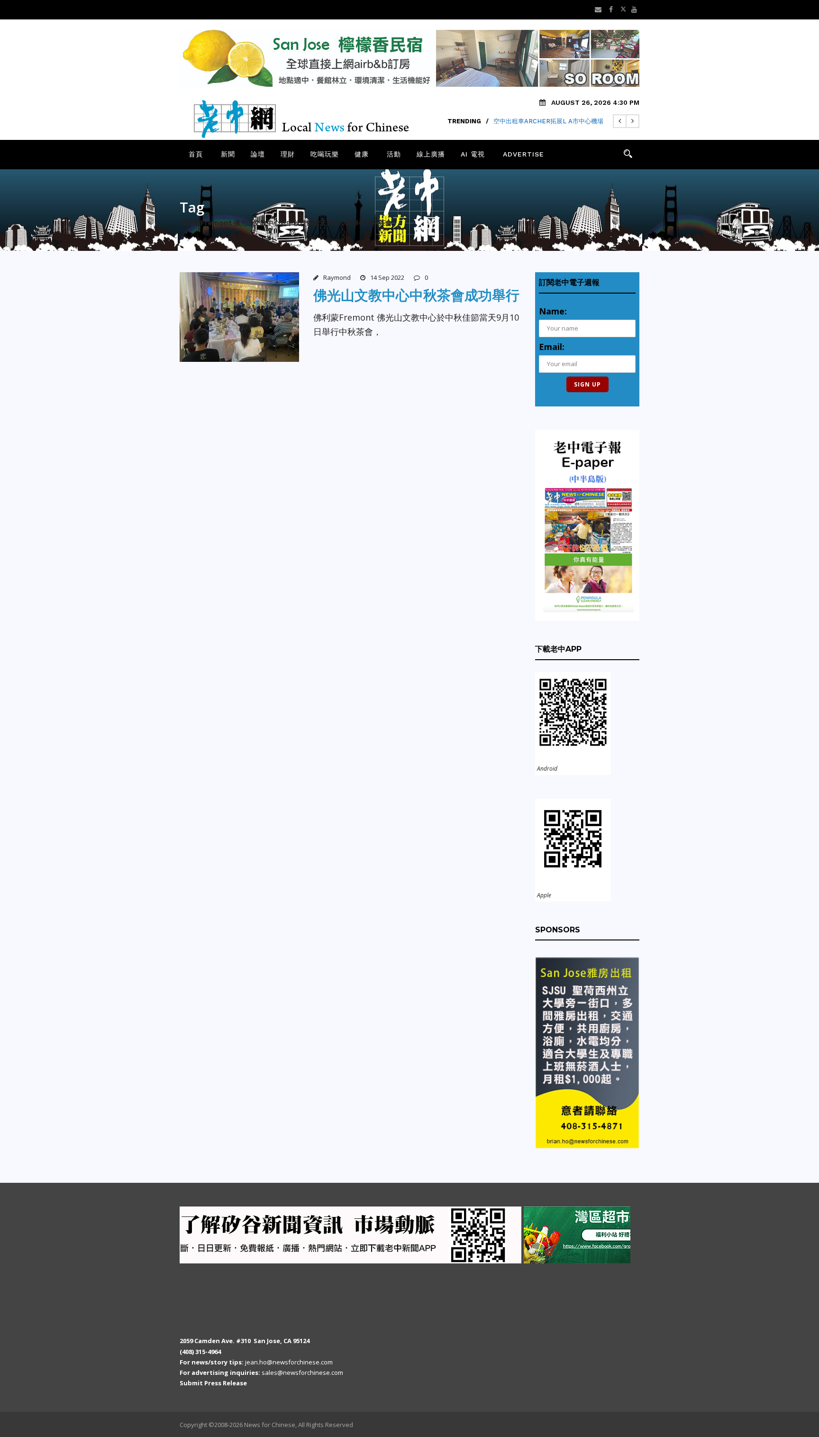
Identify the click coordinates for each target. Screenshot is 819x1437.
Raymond (337, 277)
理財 (288, 154)
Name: (553, 311)
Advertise (523, 154)
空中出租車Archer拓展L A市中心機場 (548, 121)
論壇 (258, 154)
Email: (551, 346)
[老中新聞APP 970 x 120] (267, 1234)
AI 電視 (473, 154)
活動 (394, 154)
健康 (362, 154)
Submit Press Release (213, 1383)
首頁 (196, 154)
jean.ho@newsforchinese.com (289, 1362)
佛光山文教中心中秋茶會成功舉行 (416, 295)
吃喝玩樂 (324, 154)
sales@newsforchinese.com (302, 1372)
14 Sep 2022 (387, 277)
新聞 (228, 154)
